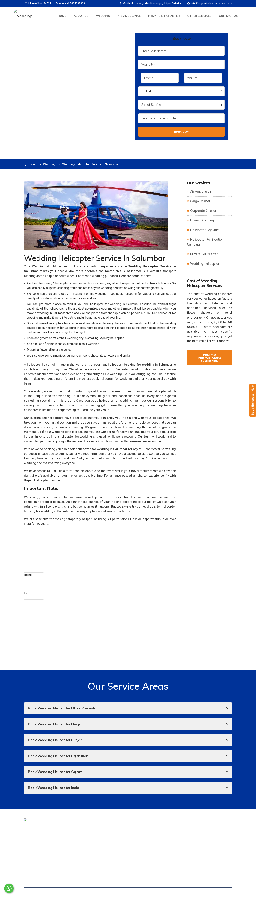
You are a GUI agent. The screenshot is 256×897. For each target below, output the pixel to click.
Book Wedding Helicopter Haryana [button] (57, 724)
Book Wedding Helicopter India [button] (53, 787)
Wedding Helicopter (204, 264)
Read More (18, 593)
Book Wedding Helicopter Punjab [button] (55, 740)
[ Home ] (31, 164)
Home (62, 16)
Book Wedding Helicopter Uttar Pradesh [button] (61, 708)
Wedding (103, 16)
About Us (81, 16)
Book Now (181, 131)
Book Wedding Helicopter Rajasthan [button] (58, 756)
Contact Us (228, 16)
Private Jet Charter (164, 16)
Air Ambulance (129, 16)
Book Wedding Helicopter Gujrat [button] (55, 772)
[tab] (128, 708)
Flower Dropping (202, 220)
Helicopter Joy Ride (204, 230)
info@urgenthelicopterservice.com (211, 3)
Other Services (199, 16)
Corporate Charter (203, 211)
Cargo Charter (200, 201)
